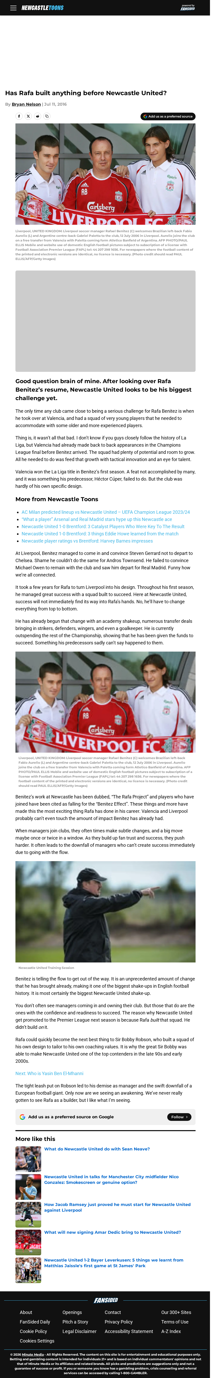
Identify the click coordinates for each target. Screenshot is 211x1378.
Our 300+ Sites (176, 1312)
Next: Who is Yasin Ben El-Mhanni (49, 1073)
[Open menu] (13, 8)
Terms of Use (175, 1322)
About (26, 1312)
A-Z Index (171, 1331)
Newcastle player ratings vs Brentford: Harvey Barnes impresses (87, 541)
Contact (113, 1312)
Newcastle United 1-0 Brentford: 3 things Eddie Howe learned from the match (100, 533)
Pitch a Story (75, 1322)
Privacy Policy (119, 1322)
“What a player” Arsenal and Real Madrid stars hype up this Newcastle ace (97, 519)
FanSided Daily (35, 1322)
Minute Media (33, 1354)
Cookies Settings (37, 1341)
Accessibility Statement (129, 1331)
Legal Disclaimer (79, 1331)
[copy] (46, 116)
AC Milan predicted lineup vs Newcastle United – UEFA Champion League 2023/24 (106, 512)
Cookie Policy (33, 1331)
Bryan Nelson (26, 104)
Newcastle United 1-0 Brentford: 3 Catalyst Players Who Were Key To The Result (103, 526)
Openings (72, 1312)
